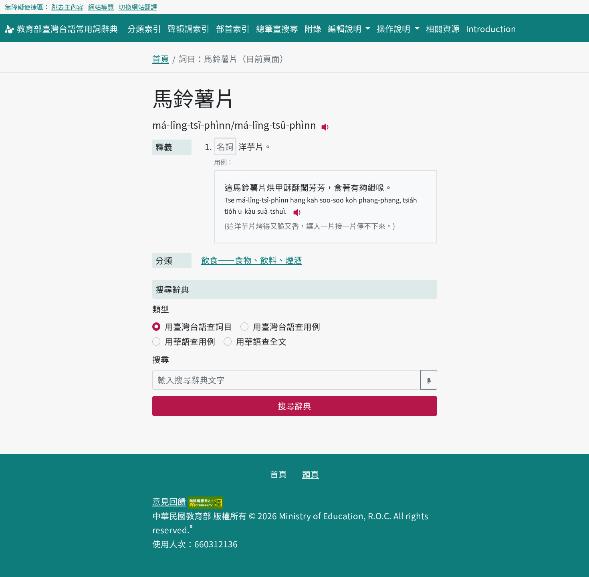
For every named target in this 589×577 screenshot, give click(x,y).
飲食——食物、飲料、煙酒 (251, 260)
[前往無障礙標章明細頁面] (205, 501)
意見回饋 (169, 501)
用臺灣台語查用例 (286, 326)
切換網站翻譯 (138, 7)
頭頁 (310, 474)
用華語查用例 (190, 341)
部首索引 (233, 28)
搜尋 (160, 359)
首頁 (160, 59)
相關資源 (443, 28)
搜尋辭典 (294, 406)
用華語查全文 (261, 341)
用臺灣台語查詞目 (198, 326)
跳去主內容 (67, 7)
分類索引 (144, 28)
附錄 (313, 28)
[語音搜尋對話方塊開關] (428, 380)
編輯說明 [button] (345, 28)
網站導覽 (101, 7)
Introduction (491, 28)
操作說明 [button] (394, 28)
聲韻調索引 (188, 28)
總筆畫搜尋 (277, 28)
